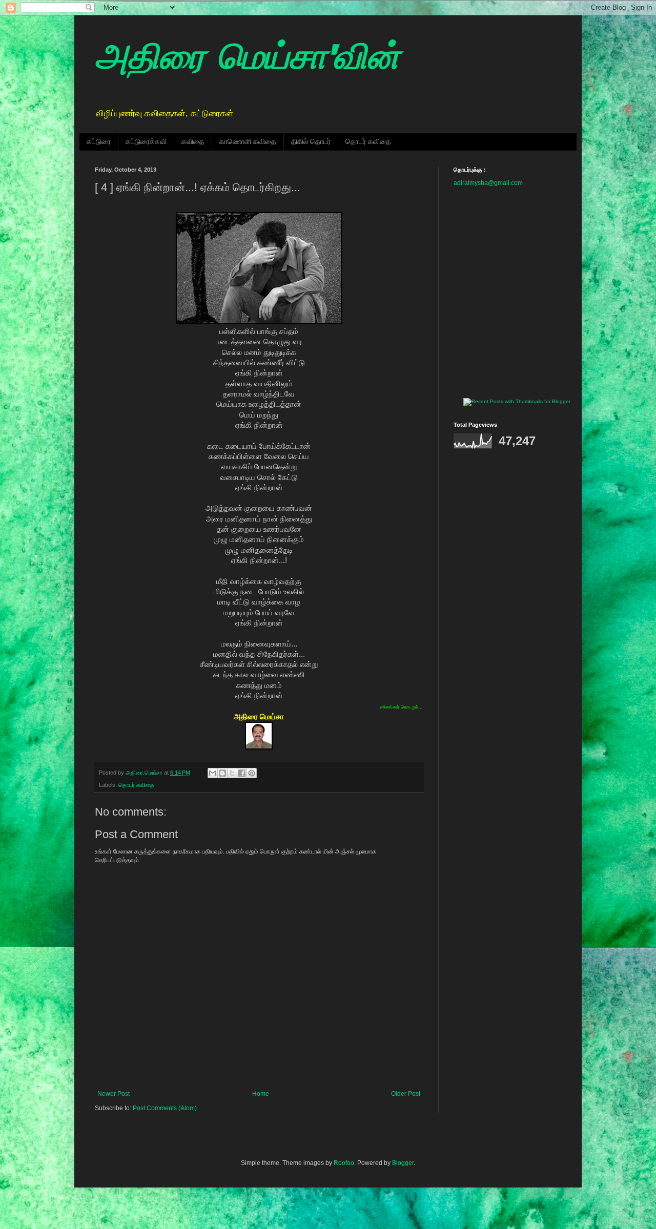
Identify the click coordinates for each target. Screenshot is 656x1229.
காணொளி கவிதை (247, 141)
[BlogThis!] (222, 773)
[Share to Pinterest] (252, 773)
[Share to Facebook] (242, 773)
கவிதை (192, 141)
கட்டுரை (99, 141)
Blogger (403, 1162)
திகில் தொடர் (311, 141)
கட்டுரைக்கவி (146, 141)
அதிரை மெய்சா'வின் (247, 59)
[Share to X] (232, 773)
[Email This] (213, 773)
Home (260, 1093)
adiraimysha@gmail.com (488, 182)
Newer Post (113, 1093)
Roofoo (344, 1162)
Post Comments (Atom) (165, 1108)
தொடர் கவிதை (368, 141)
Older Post (405, 1093)
